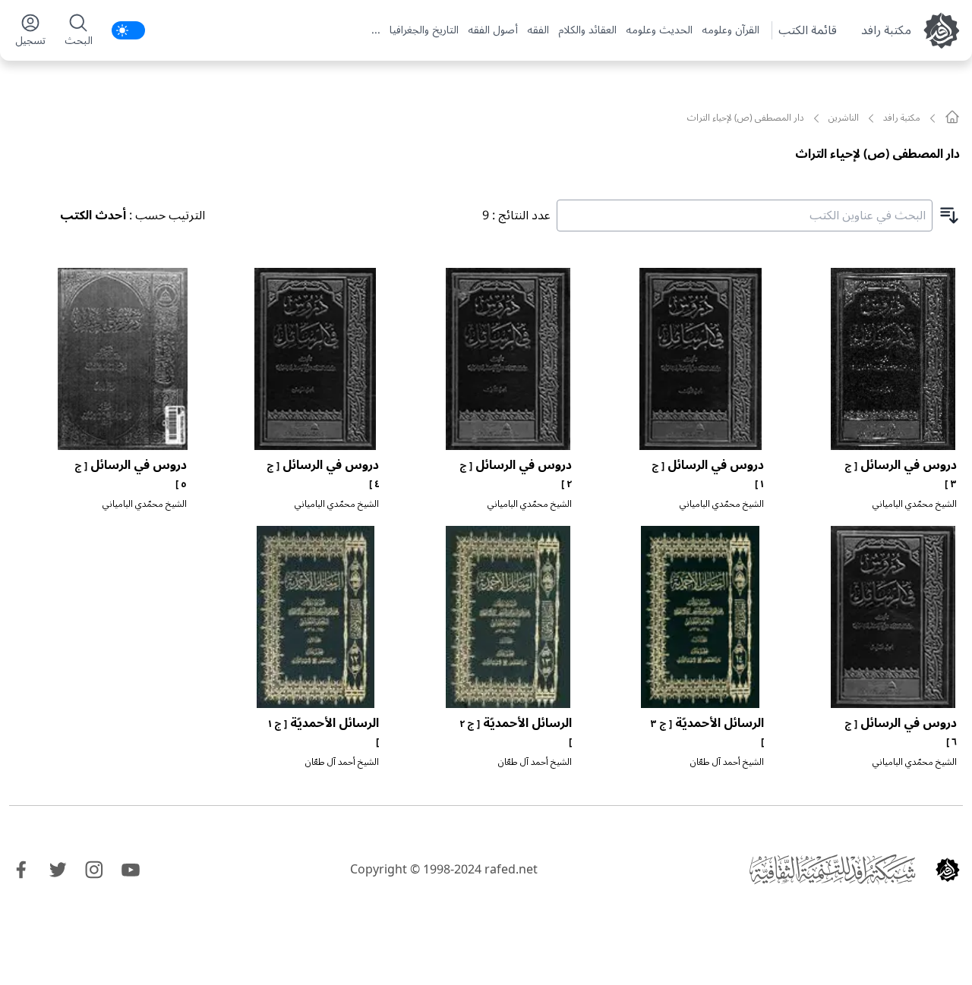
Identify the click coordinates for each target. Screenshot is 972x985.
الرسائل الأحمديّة (707, 731)
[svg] (952, 116)
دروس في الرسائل (900, 473)
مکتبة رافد (886, 30)
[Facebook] (21, 870)
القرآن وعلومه (730, 30)
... (375, 30)
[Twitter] (58, 870)
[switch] (128, 30)
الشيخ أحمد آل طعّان (727, 762)
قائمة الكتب (807, 30)
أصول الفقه (493, 30)
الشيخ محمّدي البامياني (915, 504)
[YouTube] (131, 870)
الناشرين (843, 118)
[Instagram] (94, 870)
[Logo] (948, 870)
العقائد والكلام (587, 30)
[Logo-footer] (832, 869)
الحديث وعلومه (659, 30)
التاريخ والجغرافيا (424, 30)
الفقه (538, 30)
